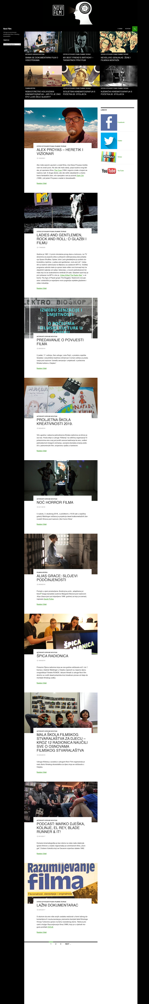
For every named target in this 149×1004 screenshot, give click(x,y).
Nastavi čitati (42, 183)
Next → (68, 944)
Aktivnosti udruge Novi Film (34, 54)
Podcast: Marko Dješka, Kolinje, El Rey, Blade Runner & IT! (61, 828)
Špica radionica (52, 656)
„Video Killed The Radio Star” (71, 275)
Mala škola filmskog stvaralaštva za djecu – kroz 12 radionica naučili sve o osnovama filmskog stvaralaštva (62, 743)
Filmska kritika (30, 88)
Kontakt (128, 28)
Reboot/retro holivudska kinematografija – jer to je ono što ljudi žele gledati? (43, 94)
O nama (120, 28)
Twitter (119, 141)
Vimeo (119, 157)
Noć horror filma (55, 503)
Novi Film (7, 29)
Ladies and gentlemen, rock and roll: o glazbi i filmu (61, 239)
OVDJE (50, 927)
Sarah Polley (49, 599)
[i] (40, 593)
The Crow (58, 170)
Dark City (80, 176)
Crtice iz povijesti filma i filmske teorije (77, 54)
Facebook (120, 122)
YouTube (120, 171)
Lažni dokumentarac (57, 905)
